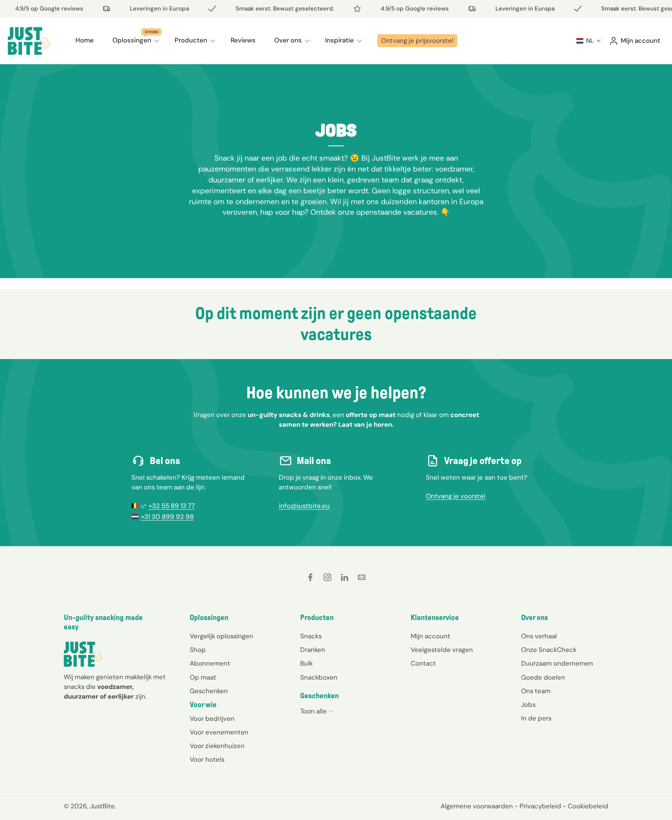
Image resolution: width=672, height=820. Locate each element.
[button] (588, 40)
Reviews (243, 40)
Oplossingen (131, 40)
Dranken (312, 649)
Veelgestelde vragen (442, 649)
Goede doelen (543, 677)
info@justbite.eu (304, 505)
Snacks (311, 636)
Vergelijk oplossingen (221, 636)
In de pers (536, 717)
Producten (191, 40)
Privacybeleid (540, 806)
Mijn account (430, 636)
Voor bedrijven (212, 718)
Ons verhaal (539, 636)
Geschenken (209, 690)
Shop (198, 649)
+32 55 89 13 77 (172, 505)
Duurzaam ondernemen (557, 663)
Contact (423, 663)
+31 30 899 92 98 (167, 516)
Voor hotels (207, 759)
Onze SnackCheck (548, 649)
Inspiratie (339, 40)
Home (84, 40)
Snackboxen (319, 677)
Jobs (528, 704)
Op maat (203, 677)
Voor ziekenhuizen (217, 745)
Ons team (536, 690)
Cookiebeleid (588, 806)
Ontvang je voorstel (455, 496)
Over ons (288, 40)
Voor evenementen (219, 732)
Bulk (306, 663)
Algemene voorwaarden (477, 806)
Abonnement (210, 663)
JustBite (102, 806)
